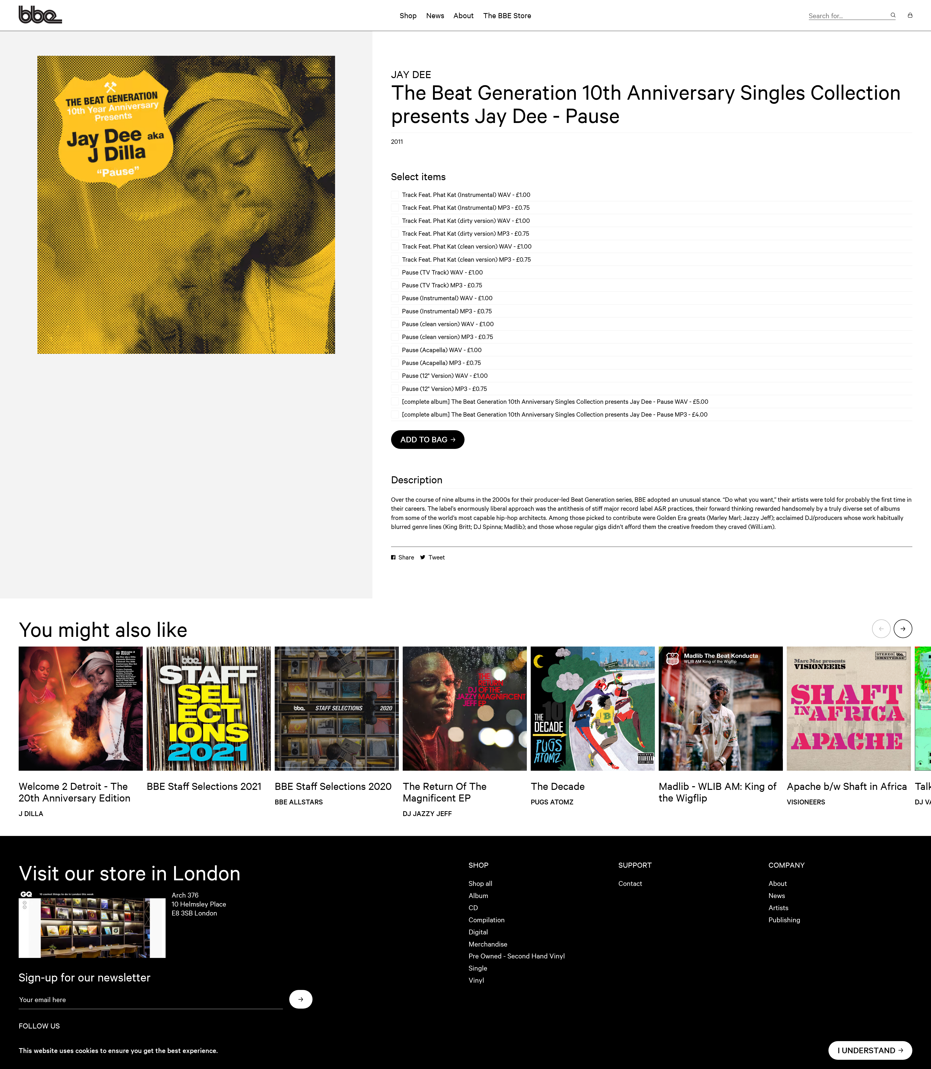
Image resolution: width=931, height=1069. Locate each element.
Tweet (436, 557)
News (435, 15)
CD (473, 907)
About (463, 15)
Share (406, 557)
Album (478, 895)
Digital (478, 931)
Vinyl (476, 979)
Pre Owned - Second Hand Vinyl (517, 955)
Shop (408, 15)
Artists (778, 907)
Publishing (784, 919)
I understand (866, 1050)
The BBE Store (507, 15)
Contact (630, 883)
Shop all (480, 883)
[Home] (40, 21)
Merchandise (488, 943)
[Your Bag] (910, 15)
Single (478, 967)
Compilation (487, 919)
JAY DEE (411, 74)
